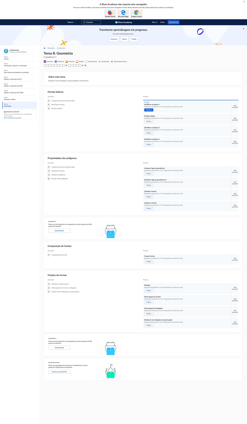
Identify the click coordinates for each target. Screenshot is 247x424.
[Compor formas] (69, 65)
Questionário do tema (54, 362)
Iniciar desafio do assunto (12, 118)
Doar (153, 22)
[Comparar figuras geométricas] (56, 65)
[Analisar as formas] (64, 65)
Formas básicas (55, 92)
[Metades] (72, 65)
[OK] (243, 1)
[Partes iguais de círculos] (74, 65)
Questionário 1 (52, 221)
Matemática (51, 48)
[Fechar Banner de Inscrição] (243, 29)
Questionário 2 (52, 338)
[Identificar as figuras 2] (50, 65)
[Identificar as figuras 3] (53, 65)
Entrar (162, 22)
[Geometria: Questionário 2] (83, 65)
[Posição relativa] (47, 65)
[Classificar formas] (61, 65)
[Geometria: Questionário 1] (66, 65)
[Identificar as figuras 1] (45, 65)
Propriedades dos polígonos (62, 158)
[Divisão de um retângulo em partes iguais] (80, 65)
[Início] (44, 48)
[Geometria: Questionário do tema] (85, 65)
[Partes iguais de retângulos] (77, 65)
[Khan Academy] (123, 22)
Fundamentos (61, 48)
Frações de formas (57, 275)
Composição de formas (59, 246)
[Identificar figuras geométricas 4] (58, 65)
